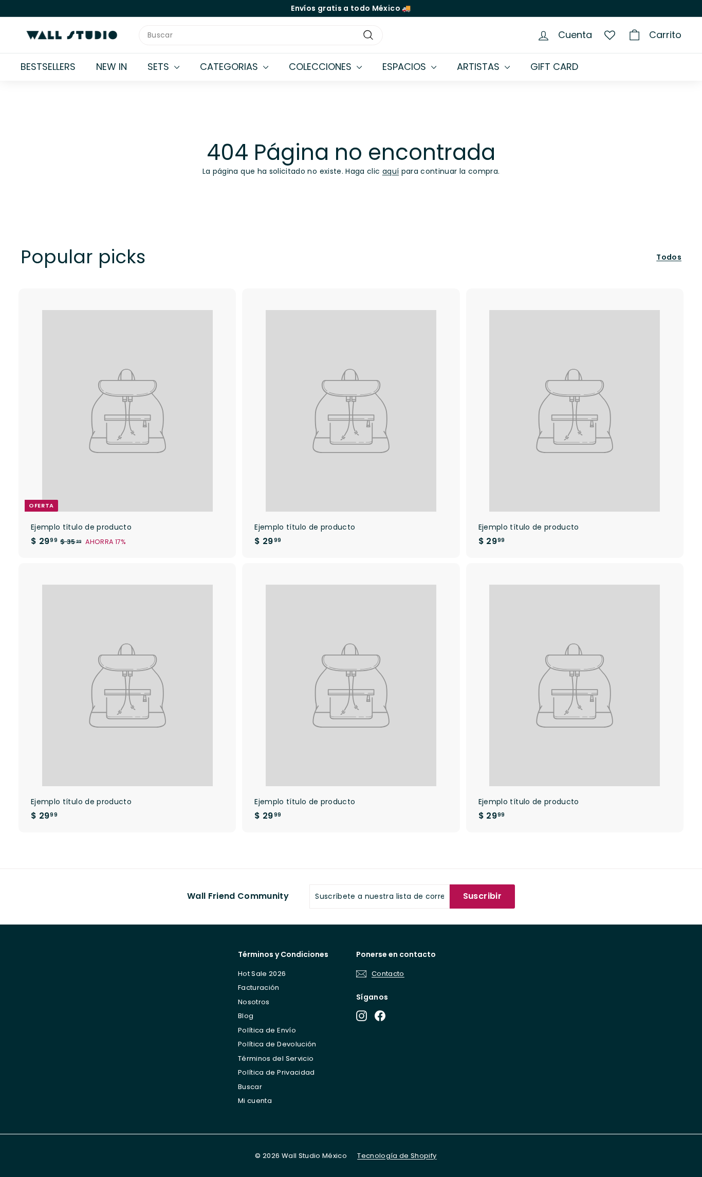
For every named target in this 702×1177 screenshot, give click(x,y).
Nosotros (254, 1002)
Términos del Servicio (275, 1058)
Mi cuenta (255, 1101)
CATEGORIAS (230, 66)
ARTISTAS (479, 66)
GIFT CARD (554, 66)
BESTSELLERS (48, 66)
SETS (159, 66)
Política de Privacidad (276, 1072)
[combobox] (261, 35)
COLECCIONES (321, 66)
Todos (668, 257)
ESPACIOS (405, 66)
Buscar (250, 1087)
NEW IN (111, 66)
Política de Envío (267, 1030)
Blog (245, 1016)
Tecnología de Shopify (396, 1156)
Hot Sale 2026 (262, 974)
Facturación (259, 987)
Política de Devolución (277, 1044)
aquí (390, 171)
